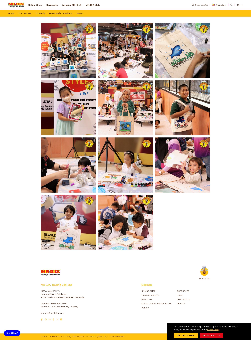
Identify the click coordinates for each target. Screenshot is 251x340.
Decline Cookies (186, 336)
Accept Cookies (211, 336)
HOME (180, 295)
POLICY (145, 307)
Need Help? (12, 333)
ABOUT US (146, 299)
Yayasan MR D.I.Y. (71, 5)
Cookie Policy (213, 330)
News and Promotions (60, 13)
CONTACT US (183, 299)
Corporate (52, 5)
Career (80, 13)
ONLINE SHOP (148, 291)
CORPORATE (183, 291)
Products (40, 13)
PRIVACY (181, 303)
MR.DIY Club (92, 5)
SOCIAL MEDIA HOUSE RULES (156, 303)
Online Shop (35, 5)
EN (238, 5)
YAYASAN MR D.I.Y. (150, 295)
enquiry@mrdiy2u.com (52, 313)
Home (11, 13)
